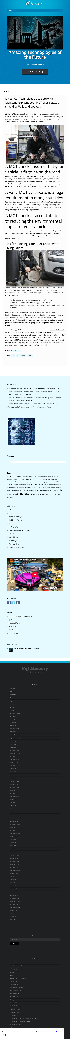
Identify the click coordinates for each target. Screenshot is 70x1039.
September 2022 (15, 759)
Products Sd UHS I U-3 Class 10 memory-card (24, 1018)
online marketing (29, 487)
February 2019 (14, 892)
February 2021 (14, 818)
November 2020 (15, 827)
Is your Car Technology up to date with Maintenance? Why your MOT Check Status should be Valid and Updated (32, 102)
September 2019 (15, 870)
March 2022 (13, 778)
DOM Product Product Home (19, 978)
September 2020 (15, 833)
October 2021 (14, 793)
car (13, 355)
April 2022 (13, 775)
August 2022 (14, 762)
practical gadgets (11, 490)
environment (36, 482)
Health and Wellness (15, 520)
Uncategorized (13, 544)
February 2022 (14, 781)
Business (11, 513)
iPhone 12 (39, 484)
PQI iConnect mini (15, 990)
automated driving (46, 476)
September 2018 (15, 907)
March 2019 (13, 889)
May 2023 (13, 744)
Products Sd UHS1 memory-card (20, 616)
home (58, 482)
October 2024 (14, 716)
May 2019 (12, 883)
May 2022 (13, 772)
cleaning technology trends (34, 479)
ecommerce (10, 482)
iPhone (33, 484)
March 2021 (13, 815)
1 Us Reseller (12, 630)
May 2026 (13, 691)
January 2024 (14, 731)
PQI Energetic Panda (16, 987)
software (9, 494)
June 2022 (13, 768)
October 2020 (14, 830)
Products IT (13, 1015)
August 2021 (14, 799)
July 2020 (13, 839)
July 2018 (12, 913)
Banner (12, 975)
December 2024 (15, 713)
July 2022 (12, 765)
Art (9, 510)
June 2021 (13, 805)
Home (10, 523)
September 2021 (15, 796)
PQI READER (14, 997)
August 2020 (14, 836)
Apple (34, 476)
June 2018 (13, 916)
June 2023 (13, 741)
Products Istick (13, 633)
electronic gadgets (26, 482)
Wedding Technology (16, 547)
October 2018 (14, 904)
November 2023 (15, 735)
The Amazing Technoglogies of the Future (26, 648)
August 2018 (14, 910)
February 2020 (14, 855)
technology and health (36, 494)
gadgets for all (52, 482)
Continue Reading (35, 72)
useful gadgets (54, 494)
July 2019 (12, 876)
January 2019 (14, 895)
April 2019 (13, 886)
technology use (46, 494)
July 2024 (12, 719)
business (23, 479)
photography (37, 487)
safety (29, 355)
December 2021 (14, 787)
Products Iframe (14, 623)
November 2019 (15, 864)
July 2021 (12, 802)
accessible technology (16, 476)
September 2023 (15, 738)
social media (56, 490)
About (12, 972)
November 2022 (15, 753)
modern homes (11, 487)
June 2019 (13, 879)
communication (47, 479)
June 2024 (13, 722)
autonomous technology (13, 479)
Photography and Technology (19, 530)
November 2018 (15, 901)
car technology (21, 355)
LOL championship (51, 484)
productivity (19, 490)
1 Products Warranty (16, 966)
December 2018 (15, 898)
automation (55, 476)
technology (21, 494)
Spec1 (10, 619)
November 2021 (15, 790)
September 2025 (15, 701)
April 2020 (13, 849)
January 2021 (14, 821)
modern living (20, 487)
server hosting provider (45, 490)
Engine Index (14, 981)
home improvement (13, 484)
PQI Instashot (14, 993)
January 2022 (14, 784)
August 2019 (14, 873)
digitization (55, 479)
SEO (38, 490)
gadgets (46, 482)
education (17, 482)
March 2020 (13, 852)
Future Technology (15, 516)
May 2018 (13, 919)
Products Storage (15, 1024)
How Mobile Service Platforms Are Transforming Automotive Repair (33, 404)
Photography (13, 527)
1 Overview (12, 626)
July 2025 (12, 704)
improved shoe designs (24, 484)
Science (11, 534)
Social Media (13, 537)
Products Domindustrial (17, 1006)
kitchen (44, 484)
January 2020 (14, 858)
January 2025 (14, 710)
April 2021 (13, 812)
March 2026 (13, 694)
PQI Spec (13, 1000)
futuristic (42, 482)
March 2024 (13, 725)
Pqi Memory (35, 668)
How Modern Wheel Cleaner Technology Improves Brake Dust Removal (34, 388)
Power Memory (14, 984)
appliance (39, 476)
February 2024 (14, 728)
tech (13, 494)
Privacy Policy (14, 1003)
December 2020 (15, 824)
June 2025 (13, 707)
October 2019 (14, 867)
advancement (28, 476)
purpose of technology (30, 490)
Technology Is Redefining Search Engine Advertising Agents (30, 407)
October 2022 (14, 756)
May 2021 (12, 809)
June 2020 (13, 842)
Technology (16, 350)
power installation (56, 487)
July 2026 (12, 688)
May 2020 (13, 845)
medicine (58, 484)
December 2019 (14, 861)
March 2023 (13, 747)
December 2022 (15, 750)
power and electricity (47, 487)
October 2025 (14, 698)
